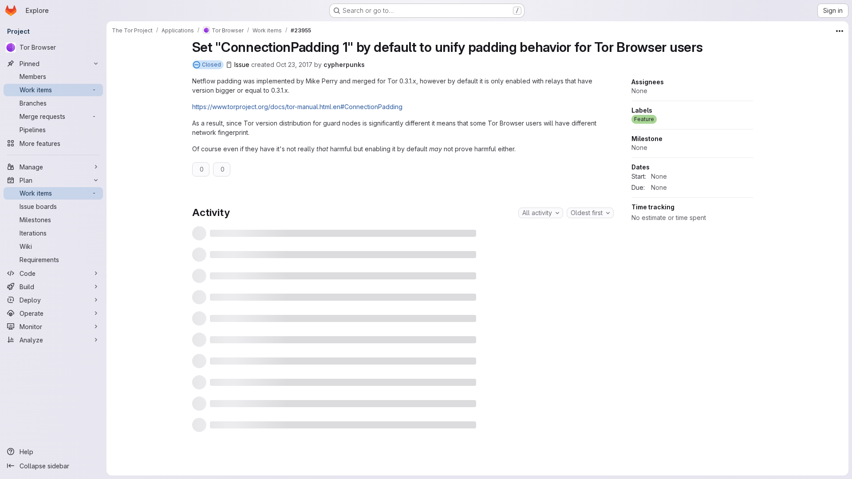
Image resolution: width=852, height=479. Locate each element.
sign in (417, 451)
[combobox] (540, 213)
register (387, 451)
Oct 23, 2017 (294, 64)
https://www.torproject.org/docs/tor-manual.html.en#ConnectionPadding (297, 106)
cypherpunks (344, 64)
